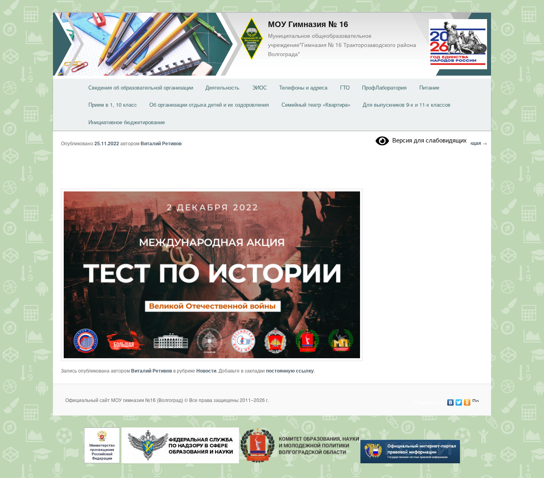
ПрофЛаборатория (384, 87)
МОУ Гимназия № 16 (308, 23)
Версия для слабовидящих (428, 140)
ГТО (345, 87)
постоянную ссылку (290, 370)
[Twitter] (459, 400)
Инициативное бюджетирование (126, 122)
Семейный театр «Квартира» (316, 104)
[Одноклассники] (467, 400)
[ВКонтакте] (450, 400)
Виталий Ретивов (161, 143)
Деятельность (222, 87)
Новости (206, 370)
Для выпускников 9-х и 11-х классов (406, 104)
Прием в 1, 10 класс (112, 104)
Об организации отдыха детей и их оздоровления (209, 104)
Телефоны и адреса (303, 87)
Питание (429, 87)
